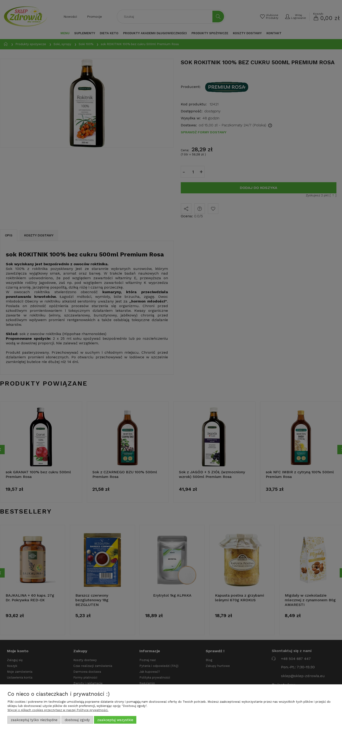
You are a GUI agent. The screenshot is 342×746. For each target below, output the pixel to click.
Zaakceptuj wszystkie (115, 720)
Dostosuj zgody (77, 720)
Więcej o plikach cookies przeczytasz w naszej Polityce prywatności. (57, 710)
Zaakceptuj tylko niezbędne (34, 720)
